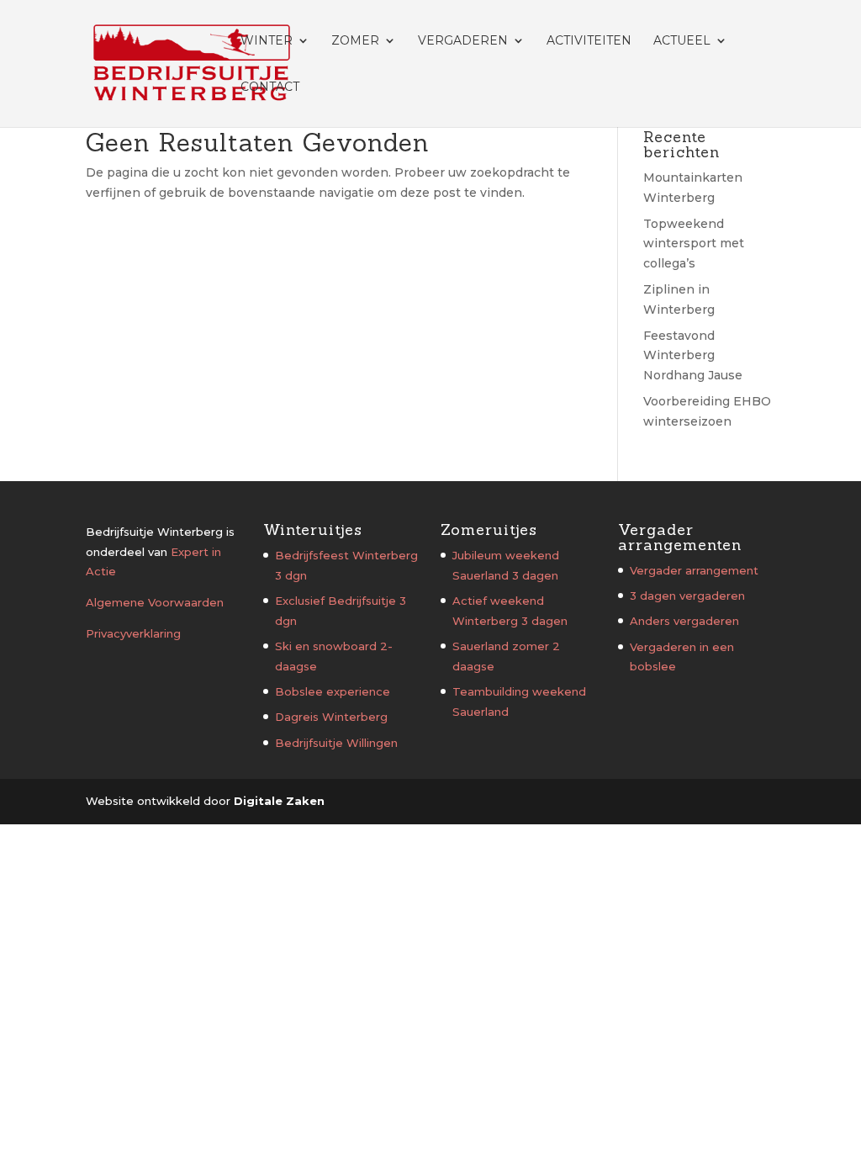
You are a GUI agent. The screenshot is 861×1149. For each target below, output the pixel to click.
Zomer (355, 41)
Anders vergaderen (684, 620)
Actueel (681, 41)
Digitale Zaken (279, 800)
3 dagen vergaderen (687, 595)
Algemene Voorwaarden (155, 602)
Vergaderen (463, 41)
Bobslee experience (332, 691)
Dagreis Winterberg (331, 716)
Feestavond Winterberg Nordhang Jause (692, 356)
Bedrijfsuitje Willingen (336, 742)
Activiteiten (589, 41)
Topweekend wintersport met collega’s (693, 244)
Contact (269, 87)
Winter (266, 41)
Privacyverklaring (133, 633)
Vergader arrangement (694, 570)
